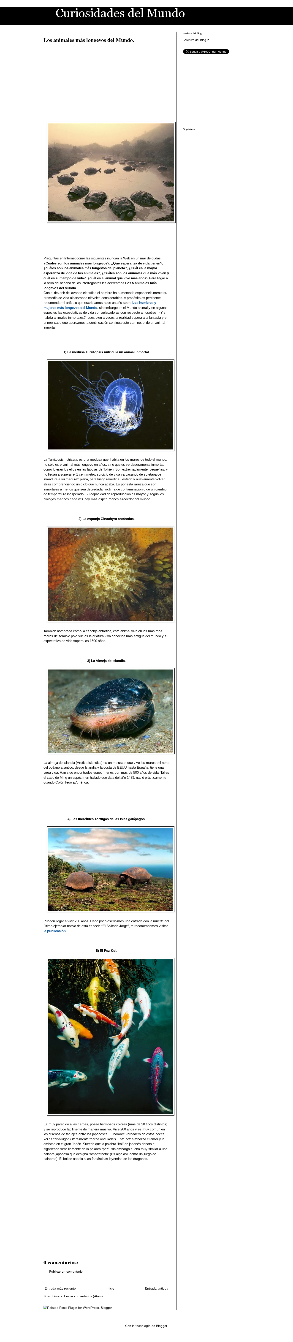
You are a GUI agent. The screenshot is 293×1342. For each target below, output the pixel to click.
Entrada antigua (156, 1288)
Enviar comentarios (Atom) (83, 1296)
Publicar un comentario (66, 1271)
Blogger (161, 1326)
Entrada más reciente (60, 1288)
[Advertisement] (106, 80)
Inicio (110, 1288)
